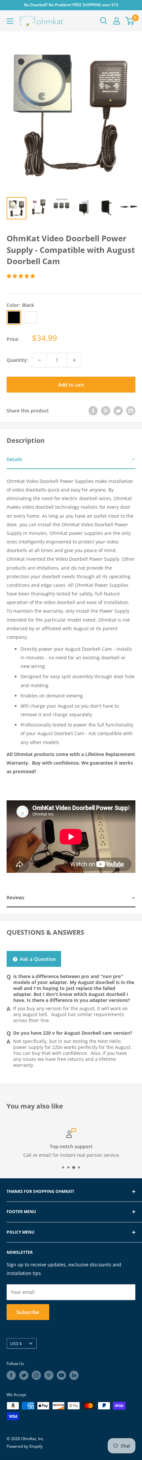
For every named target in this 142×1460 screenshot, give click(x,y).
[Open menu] (10, 21)
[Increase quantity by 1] (74, 360)
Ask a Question (37, 959)
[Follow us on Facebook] (11, 1375)
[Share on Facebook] (93, 410)
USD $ (16, 1343)
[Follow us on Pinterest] (48, 1375)
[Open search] (103, 20)
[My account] (116, 20)
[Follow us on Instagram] (36, 1375)
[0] (130, 21)
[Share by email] (130, 410)
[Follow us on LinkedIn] (74, 1375)
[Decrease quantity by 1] (39, 360)
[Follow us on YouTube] (61, 1375)
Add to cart (71, 384)
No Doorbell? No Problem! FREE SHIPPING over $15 (71, 5)
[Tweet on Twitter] (118, 410)
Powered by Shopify (25, 1446)
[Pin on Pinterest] (105, 410)
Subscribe (28, 1312)
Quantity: (17, 360)
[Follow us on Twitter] (23, 1375)
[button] (21, 276)
